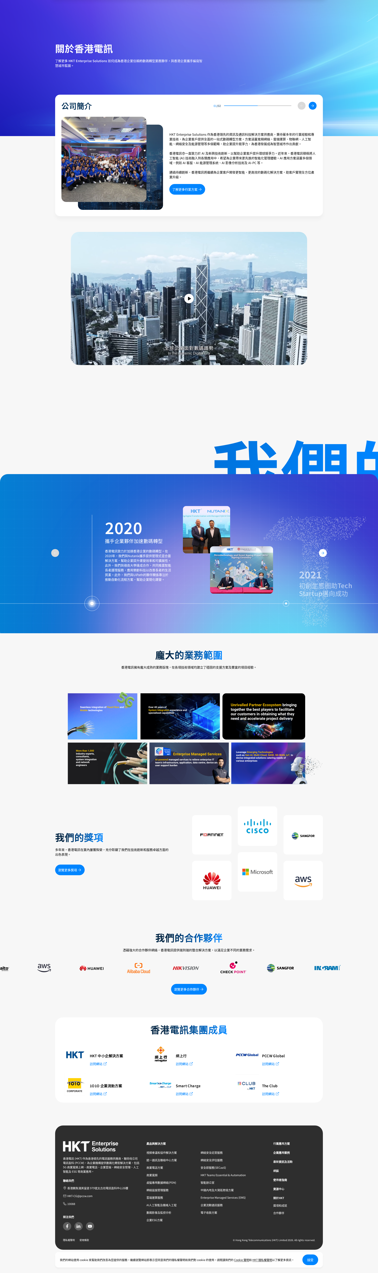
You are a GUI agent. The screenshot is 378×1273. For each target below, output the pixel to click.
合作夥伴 (278, 1213)
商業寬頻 (152, 1175)
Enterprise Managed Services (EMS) (223, 1197)
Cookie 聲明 (241, 1260)
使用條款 (84, 1240)
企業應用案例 (281, 1152)
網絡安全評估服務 (212, 1160)
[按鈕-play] (189, 298)
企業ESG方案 (154, 1220)
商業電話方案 (154, 1167)
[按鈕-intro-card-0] (103, 159)
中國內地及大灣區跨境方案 (217, 1190)
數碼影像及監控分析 (158, 1212)
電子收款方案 (209, 1212)
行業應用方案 (281, 1143)
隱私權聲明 (69, 1240)
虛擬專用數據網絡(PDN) (161, 1182)
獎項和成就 (280, 1205)
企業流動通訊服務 (212, 1205)
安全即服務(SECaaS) (213, 1167)
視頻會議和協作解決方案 (161, 1152)
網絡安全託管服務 (212, 1152)
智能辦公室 (207, 1182)
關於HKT (278, 1198)
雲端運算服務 (154, 1197)
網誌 (276, 1171)
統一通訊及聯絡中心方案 (161, 1160)
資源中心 (278, 1189)
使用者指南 (280, 1180)
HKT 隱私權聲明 (262, 1260)
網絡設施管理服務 (157, 1190)
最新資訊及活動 (283, 1162)
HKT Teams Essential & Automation (223, 1175)
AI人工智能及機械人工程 (161, 1205)
